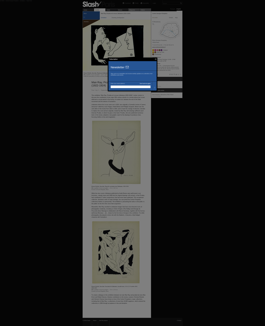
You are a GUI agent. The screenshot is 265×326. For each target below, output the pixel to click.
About (94, 320)
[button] (156, 59)
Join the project (103, 320)
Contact (179, 320)
